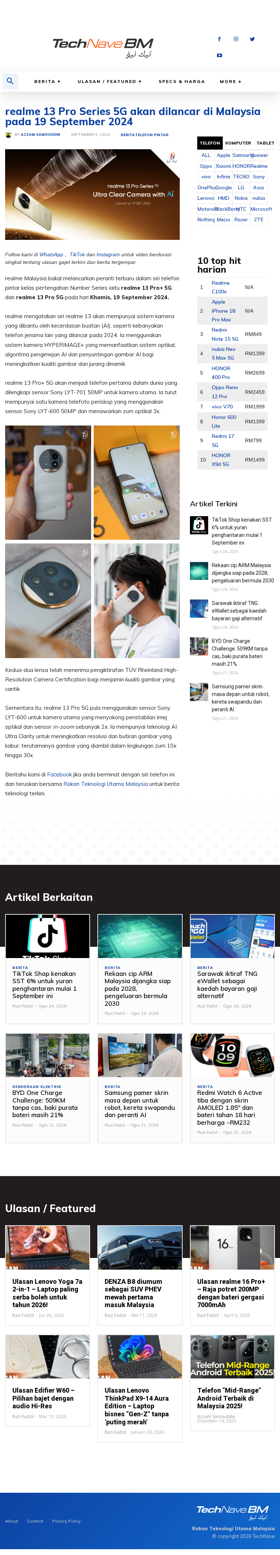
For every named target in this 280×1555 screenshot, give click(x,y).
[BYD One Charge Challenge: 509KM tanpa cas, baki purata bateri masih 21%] (199, 646)
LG (241, 187)
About (11, 1521)
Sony (259, 176)
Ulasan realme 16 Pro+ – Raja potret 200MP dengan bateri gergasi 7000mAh (231, 1293)
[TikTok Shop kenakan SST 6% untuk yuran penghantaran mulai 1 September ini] (199, 525)
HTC (241, 209)
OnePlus (206, 187)
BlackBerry (223, 209)
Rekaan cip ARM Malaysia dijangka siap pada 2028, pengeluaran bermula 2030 (243, 572)
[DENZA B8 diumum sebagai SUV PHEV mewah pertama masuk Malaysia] (140, 1247)
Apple (223, 155)
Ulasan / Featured (107, 81)
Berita (44, 81)
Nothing (206, 219)
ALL (206, 155)
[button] (10, 82)
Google (223, 187)
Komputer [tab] (238, 143)
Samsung (241, 155)
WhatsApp (51, 254)
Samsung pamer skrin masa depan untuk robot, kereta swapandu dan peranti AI (140, 1104)
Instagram (108, 254)
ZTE (258, 219)
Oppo (206, 166)
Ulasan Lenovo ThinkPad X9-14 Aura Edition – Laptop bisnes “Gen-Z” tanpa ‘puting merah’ (137, 1405)
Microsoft (258, 209)
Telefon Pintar (151, 135)
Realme (258, 166)
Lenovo (206, 198)
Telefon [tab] (210, 143)
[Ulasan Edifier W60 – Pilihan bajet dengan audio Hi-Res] (47, 1356)
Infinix (223, 176)
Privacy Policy (66, 1521)
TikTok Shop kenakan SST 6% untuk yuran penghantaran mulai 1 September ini (44, 985)
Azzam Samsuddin (40, 134)
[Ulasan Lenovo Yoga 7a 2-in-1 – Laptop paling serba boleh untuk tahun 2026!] (47, 1247)
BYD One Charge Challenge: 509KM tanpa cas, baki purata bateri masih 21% (45, 1104)
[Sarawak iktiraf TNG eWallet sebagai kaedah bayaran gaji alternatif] (199, 609)
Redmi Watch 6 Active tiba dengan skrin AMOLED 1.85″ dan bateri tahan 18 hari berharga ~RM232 (229, 1107)
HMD (223, 198)
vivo (206, 176)
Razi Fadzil (22, 1006)
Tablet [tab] (265, 143)
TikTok (77, 254)
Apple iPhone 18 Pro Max (223, 310)
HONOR (241, 166)
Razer (241, 219)
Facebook (59, 774)
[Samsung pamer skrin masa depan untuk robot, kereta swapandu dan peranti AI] (199, 692)
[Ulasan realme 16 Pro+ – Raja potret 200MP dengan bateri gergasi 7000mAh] (232, 1247)
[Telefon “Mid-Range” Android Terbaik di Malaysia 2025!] (232, 1356)
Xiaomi (223, 166)
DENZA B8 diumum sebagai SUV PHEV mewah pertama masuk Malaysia (133, 1293)
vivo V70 (222, 406)
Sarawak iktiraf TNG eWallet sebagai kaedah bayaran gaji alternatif (239, 610)
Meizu (223, 219)
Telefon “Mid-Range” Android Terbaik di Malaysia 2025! (229, 1398)
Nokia (241, 198)
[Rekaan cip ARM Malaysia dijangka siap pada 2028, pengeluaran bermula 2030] (199, 571)
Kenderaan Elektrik (36, 1087)
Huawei (258, 155)
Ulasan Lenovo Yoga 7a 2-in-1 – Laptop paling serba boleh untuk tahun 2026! (47, 1293)
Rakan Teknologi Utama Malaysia (105, 783)
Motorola (206, 209)
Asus (258, 187)
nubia (259, 198)
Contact (35, 1521)
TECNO (241, 176)
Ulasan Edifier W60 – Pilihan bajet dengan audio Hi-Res (43, 1398)
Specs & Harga (182, 81)
